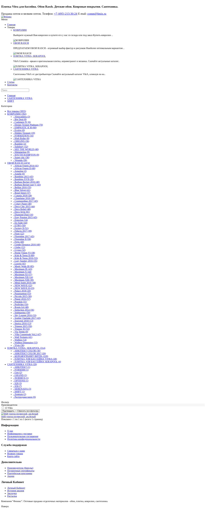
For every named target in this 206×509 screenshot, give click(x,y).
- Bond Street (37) (21, 193)
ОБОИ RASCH (21, 43)
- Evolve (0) (19, 130)
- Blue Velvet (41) (21, 190)
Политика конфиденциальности (23, 439)
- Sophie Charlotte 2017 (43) (27, 318)
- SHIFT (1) (19, 391)
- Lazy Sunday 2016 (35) (25, 261)
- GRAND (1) (20, 375)
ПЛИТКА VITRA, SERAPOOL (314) (26, 348)
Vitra (10, 408)
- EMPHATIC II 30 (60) (24, 127)
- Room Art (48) (21, 307)
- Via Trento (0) (20, 331)
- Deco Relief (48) (22, 209)
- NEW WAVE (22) (22, 285)
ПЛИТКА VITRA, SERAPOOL (29, 56)
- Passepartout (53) (22, 293)
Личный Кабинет (16, 488)
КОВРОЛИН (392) (16, 114)
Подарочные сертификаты (20, 470)
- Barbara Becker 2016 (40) (26, 182)
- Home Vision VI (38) (24, 252)
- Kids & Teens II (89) (23, 255)
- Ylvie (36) (18, 345)
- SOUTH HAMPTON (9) (26, 154)
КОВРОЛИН (20, 30)
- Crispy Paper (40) (22, 203)
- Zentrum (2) (19, 394)
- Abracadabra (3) (21, 116)
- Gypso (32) (19, 250)
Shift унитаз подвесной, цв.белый (18, 416)
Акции (10, 476)
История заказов (15, 490)
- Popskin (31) (20, 301)
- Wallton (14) (20, 340)
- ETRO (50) (19, 225)
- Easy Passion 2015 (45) (25, 217)
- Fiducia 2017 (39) (22, 231)
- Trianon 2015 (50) (22, 326)
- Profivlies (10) (20, 304)
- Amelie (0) (19, 174)
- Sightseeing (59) (21, 312)
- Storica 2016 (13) (22, 323)
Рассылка (12, 496)
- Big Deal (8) (20, 119)
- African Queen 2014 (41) (26, 165)
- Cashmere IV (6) (22, 122)
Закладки (12, 493)
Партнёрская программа (19, 473)
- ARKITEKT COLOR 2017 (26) (29, 353)
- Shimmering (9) (21, 152)
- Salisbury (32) (20, 146)
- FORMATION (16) (23, 135)
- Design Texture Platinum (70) (28, 125)
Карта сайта (13, 456)
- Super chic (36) (21, 157)
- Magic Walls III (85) (23, 266)
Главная (11, 24)
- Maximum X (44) (22, 272)
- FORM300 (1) (21, 370)
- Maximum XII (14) (23, 277)
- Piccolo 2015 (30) (22, 296)
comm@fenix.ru (96, 13)
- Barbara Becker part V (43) (27, 184)
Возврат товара (15, 453)
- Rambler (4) (19, 144)
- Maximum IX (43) (22, 269)
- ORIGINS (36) (21, 141)
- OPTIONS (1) (20, 380)
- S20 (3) (17, 383)
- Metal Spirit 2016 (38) (24, 282)
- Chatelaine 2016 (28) (24, 198)
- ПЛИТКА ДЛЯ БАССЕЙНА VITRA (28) (35, 359)
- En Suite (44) (20, 223)
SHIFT (10, 101)
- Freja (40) (18, 242)
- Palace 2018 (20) (22, 291)
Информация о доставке (19, 433)
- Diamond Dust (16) (23, 214)
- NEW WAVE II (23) (23, 288)
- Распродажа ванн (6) (24, 397)
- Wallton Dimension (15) (25, 342)
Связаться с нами (16, 451)
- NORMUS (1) (21, 378)
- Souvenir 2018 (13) (23, 321)
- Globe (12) (19, 247)
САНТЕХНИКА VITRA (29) (22, 364)
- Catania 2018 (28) (22, 195)
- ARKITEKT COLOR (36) (26, 350)
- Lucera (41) (19, 263)
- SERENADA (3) (22, 389)
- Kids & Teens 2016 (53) (25, 258)
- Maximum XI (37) (22, 274)
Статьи (10, 82)
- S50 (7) (17, 386)
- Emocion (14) (20, 220)
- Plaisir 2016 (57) (21, 299)
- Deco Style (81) (21, 212)
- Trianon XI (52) (21, 329)
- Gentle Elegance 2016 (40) (26, 244)
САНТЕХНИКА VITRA (25, 69)
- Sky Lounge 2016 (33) (24, 315)
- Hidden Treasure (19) (24, 133)
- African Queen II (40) (24, 168)
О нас (10, 431)
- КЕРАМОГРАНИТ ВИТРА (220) (30, 356)
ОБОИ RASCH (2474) (18, 163)
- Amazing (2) (20, 171)
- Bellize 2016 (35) (22, 187)
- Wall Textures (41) (22, 337)
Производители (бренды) (20, 468)
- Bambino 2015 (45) (23, 176)
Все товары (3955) (16, 111)
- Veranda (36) (20, 160)
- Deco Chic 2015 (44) (24, 206)
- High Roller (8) (21, 138)
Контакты (12, 84)
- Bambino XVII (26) (23, 179)
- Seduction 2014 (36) (23, 310)
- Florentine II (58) (22, 239)
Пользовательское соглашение (22, 436)
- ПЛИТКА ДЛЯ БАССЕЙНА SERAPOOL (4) (37, 361)
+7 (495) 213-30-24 (65, 13)
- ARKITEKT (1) (21, 367)
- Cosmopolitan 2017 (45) (25, 201)
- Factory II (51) (21, 228)
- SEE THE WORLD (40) (26, 149)
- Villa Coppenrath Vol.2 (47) (27, 334)
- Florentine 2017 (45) (23, 236)
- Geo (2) (17, 372)
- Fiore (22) (18, 233)
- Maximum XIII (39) (23, 280)
